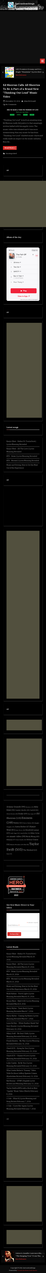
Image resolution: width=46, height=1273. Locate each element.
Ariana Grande (15, 806)
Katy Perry (20, 830)
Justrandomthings (24, 3)
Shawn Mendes (16, 844)
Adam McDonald (30, 101)
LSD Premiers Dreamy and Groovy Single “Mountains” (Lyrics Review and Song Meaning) (30, 70)
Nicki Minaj (32, 836)
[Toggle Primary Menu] (42, 61)
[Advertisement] (23, 34)
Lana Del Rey (25, 833)
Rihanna (11, 840)
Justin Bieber (22, 826)
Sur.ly (21, 891)
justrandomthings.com (16, 886)
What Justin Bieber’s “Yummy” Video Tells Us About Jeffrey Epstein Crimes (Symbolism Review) (21, 1073)
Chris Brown (12, 814)
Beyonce (29, 807)
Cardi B (34, 810)
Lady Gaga (15, 833)
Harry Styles (28, 823)
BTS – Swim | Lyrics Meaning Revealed (21, 456)
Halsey (18, 823)
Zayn (9, 854)
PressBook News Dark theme (27, 1270)
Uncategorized (11, 153)
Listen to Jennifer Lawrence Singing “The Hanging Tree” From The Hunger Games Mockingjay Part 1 (30, 1254)
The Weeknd (30, 850)
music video (18, 836)
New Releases (21, 75)
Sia (26, 844)
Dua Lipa (31, 814)
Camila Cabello (22, 810)
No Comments (11, 104)
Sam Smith (21, 840)
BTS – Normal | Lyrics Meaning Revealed (22, 460)
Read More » (11, 148)
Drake (22, 813)
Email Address (13, 925)
